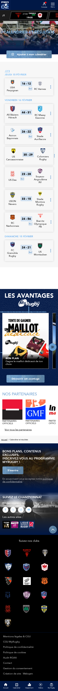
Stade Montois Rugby (40, 202)
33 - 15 (26, 198)
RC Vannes (40, 89)
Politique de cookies (14, 652)
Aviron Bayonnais (12, 136)
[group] (29, 16)
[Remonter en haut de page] (53, 530)
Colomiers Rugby (43, 158)
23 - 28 (26, 174)
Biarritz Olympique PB (40, 223)
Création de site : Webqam (18, 673)
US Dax (13, 180)
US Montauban (40, 253)
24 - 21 (26, 247)
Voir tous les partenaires (18, 429)
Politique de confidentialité (18, 647)
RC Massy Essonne (40, 116)
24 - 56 (26, 218)
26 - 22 (26, 131)
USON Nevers (12, 202)
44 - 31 (26, 112)
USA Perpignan (12, 88)
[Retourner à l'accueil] (5, 11)
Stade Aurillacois (40, 137)
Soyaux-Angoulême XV (40, 179)
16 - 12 (26, 83)
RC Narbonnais (12, 224)
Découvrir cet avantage (25, 379)
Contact (7, 663)
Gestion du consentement (17, 668)
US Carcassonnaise (14, 158)
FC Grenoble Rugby (12, 253)
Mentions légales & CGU (17, 636)
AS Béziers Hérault (12, 116)
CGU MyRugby (11, 641)
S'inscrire (13, 470)
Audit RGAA (10, 657)
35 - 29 (28, 154)
